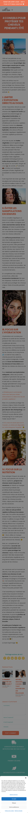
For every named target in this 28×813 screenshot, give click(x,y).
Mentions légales (18, 810)
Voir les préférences (14, 807)
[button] (26, 778)
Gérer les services (14, 794)
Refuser (14, 803)
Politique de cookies (9, 810)
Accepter (14, 798)
